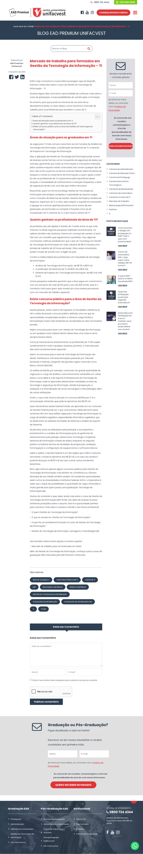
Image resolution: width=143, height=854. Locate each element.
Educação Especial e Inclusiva (53, 831)
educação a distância (53, 587)
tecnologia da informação (45, 602)
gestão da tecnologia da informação (50, 594)
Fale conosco (82, 824)
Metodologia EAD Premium (121, 205)
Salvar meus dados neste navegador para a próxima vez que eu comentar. (64, 680)
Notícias (113, 209)
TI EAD (43, 609)
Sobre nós (81, 819)
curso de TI (90, 580)
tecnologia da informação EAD (78, 602)
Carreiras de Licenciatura (120, 193)
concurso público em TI (67, 580)
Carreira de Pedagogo (119, 177)
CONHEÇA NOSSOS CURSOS (113, 12)
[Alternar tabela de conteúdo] (96, 116)
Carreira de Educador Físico (122, 173)
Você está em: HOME (23, 26)
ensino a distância (78, 587)
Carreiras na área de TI (119, 197)
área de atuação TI (41, 580)
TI (33, 609)
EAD (34, 587)
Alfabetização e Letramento (56, 824)
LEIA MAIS (122, 245)
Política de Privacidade (86, 834)
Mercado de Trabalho (119, 201)
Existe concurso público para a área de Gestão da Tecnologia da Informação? (63, 127)
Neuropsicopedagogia (54, 819)
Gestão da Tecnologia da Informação (22, 836)
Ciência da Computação (22, 829)
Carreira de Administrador (121, 169)
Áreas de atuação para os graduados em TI (53, 120)
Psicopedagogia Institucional (51, 839)
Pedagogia (16, 819)
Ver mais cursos (18, 842)
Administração (17, 824)
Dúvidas (80, 829)
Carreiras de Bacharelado (121, 189)
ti (109, 213)
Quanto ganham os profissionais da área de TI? (55, 123)
